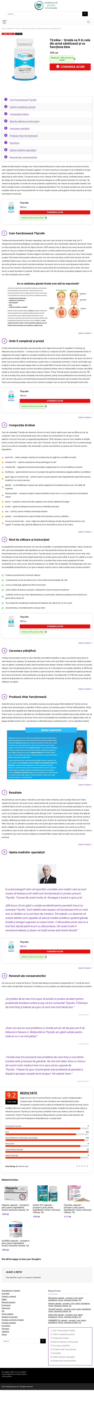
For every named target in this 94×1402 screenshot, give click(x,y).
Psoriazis (5, 1329)
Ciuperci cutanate (9, 1296)
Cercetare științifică (19, 128)
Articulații (5, 1293)
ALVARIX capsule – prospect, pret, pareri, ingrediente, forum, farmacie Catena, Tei (16, 1243)
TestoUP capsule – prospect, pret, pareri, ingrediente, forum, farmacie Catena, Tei (69, 1310)
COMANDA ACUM (72, 66)
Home (4, 28)
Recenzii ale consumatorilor (23, 157)
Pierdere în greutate (10, 1317)
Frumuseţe (6, 1305)
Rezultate (14, 143)
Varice (4, 1334)
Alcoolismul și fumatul (11, 1291)
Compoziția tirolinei (19, 114)
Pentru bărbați (7, 1314)
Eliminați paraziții (8, 1302)
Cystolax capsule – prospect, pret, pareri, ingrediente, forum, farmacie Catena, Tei (77, 1209)
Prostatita (6, 1326)
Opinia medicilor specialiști (23, 150)
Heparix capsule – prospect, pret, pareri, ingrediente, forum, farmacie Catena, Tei (15, 1207)
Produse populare (9, 1323)
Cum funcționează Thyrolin (23, 100)
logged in (20, 1277)
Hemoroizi (6, 1308)
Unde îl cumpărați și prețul (22, 107)
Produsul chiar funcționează (23, 136)
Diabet (4, 1299)
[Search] (88, 22)
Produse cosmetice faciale (13, 1320)
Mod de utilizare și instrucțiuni (24, 121)
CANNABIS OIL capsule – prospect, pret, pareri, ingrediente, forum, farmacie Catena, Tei (67, 1321)
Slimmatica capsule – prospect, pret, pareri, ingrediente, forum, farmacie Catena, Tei (65, 1299)
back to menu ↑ (85, 333)
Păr (3, 1311)
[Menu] (5, 22)
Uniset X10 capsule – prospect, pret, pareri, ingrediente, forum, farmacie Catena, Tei (46, 1209)
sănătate (10, 28)
